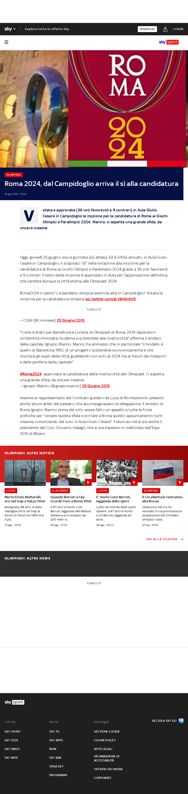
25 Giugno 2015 (70, 320)
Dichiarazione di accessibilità (106, 758)
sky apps (56, 740)
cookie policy (105, 740)
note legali (103, 749)
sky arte (11, 757)
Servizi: (54, 722)
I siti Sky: (10, 722)
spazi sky (56, 766)
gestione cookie (107, 731)
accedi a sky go (164, 720)
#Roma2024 (31, 374)
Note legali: (101, 722)
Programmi (58, 775)
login (178, 29)
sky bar (55, 757)
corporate (102, 778)
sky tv (54, 731)
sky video (12, 749)
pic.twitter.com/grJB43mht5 (110, 299)
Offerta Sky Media (108, 769)
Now (53, 749)
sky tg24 (11, 740)
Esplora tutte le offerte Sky (47, 29)
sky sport (13, 731)
